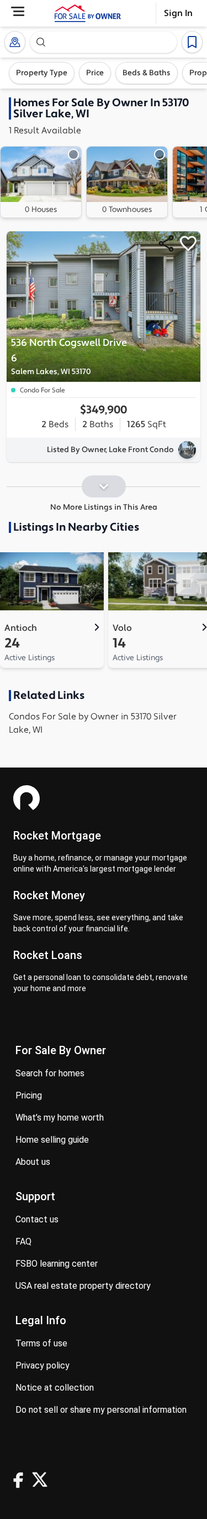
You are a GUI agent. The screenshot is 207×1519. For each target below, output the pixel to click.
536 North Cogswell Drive (69, 356)
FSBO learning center (56, 1263)
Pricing (28, 1095)
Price (95, 73)
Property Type (41, 73)
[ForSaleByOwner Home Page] (88, 13)
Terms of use (41, 1343)
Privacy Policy (42, 1365)
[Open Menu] (17, 11)
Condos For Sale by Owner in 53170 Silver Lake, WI (93, 723)
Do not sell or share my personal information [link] (101, 1409)
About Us (32, 1162)
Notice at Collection (54, 1387)
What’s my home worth (59, 1117)
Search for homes (49, 1073)
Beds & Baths (147, 73)
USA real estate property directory (83, 1285)
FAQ (23, 1241)
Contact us (37, 1219)
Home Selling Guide (52, 1139)
